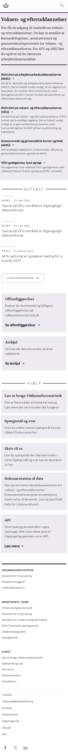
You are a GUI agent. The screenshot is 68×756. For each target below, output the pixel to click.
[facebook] (5, 748)
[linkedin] (25, 748)
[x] (15, 748)
